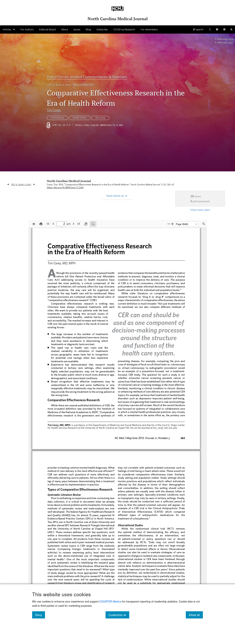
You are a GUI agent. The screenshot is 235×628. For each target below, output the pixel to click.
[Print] (41, 224)
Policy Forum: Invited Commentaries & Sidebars (87, 77)
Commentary (57, 118)
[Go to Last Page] (78, 223)
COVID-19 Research (124, 29)
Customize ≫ (119, 615)
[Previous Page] (53, 223)
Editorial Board (47, 29)
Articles (7, 29)
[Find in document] (203, 224)
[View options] (34, 224)
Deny (40, 615)
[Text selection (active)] (93, 224)
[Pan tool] (85, 224)
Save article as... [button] (116, 195)
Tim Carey (54, 110)
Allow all (196, 615)
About (64, 29)
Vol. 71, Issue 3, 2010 (59, 84)
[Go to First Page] (48, 223)
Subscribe (102, 29)
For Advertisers (149, 29)
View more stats (200, 209)
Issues (76, 29)
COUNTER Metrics (110, 601)
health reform (79, 118)
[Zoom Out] (169, 224)
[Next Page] (73, 223)
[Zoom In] (172, 224)
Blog (88, 29)
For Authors (27, 29)
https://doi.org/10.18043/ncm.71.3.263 (99, 125)
